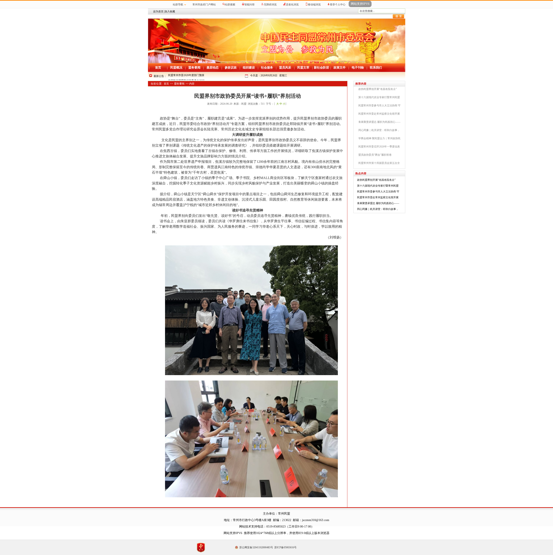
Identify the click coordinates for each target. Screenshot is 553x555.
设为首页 (158, 11)
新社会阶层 (321, 67)
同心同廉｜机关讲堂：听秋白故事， (378, 209)
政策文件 (340, 67)
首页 (158, 67)
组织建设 (249, 67)
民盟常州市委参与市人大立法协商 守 (378, 191)
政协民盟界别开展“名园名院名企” (376, 179)
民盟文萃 (303, 67)
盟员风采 (285, 67)
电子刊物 (358, 67)
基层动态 (213, 67)
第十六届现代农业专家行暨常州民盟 (378, 185)
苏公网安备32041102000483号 (256, 547)
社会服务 (267, 67)
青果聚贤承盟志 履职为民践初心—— (378, 203)
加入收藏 (170, 11)
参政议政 (231, 67)
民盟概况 (176, 67)
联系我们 (376, 67)
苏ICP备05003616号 (285, 547)
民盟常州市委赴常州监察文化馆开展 (378, 197)
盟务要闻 (194, 67)
